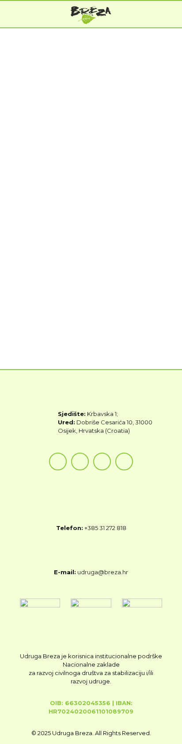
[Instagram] (80, 461)
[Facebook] (58, 461)
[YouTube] (102, 461)
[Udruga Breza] (91, 14)
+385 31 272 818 (105, 527)
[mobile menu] (170, 14)
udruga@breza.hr (102, 572)
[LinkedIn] (124, 461)
